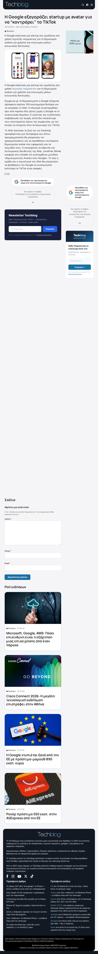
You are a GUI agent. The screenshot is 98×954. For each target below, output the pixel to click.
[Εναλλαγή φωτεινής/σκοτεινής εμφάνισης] (87, 4)
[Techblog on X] (25, 876)
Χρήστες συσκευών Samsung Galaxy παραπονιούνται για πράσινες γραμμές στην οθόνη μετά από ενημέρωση (70, 908)
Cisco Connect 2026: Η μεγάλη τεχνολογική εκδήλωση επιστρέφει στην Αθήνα (30, 700)
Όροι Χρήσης (9, 939)
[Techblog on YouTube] (19, 876)
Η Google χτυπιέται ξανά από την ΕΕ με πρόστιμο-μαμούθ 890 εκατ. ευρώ (32, 759)
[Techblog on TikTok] (31, 876)
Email (7, 563)
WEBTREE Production (58, 945)
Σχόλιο (8, 519)
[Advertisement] (33, 369)
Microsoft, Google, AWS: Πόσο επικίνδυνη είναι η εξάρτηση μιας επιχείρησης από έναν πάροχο (30, 639)
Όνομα (8, 551)
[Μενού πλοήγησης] (92, 4)
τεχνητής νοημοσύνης (24, 88)
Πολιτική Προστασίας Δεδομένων (28, 939)
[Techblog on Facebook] (7, 876)
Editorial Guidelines (47, 941)
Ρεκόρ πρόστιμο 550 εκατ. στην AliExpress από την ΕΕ (31, 816)
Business (10, 31)
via (7, 173)
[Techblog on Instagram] (12, 876)
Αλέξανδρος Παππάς (29, 27)
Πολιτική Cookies (47, 939)
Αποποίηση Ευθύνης (31, 941)
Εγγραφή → (80, 267)
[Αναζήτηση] (83, 5)
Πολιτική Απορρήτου (44, 235)
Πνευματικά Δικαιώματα (14, 941)
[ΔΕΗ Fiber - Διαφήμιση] (79, 42)
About (47, 945)
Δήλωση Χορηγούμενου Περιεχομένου (69, 939)
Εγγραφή (50, 229)
